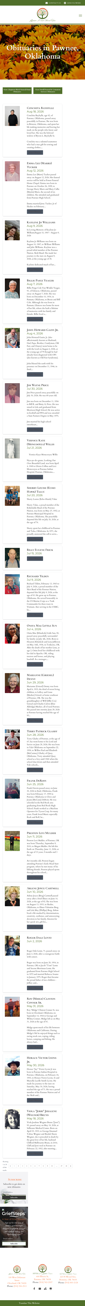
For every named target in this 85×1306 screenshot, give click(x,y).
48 (66, 1166)
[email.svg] (39, 1288)
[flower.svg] (51, 1289)
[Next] (71, 1166)
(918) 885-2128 (71, 1282)
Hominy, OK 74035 (68, 1279)
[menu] (80, 15)
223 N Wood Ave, (68, 1276)
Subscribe (14, 1197)
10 (52, 1166)
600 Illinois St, (42, 1276)
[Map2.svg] (45, 1289)
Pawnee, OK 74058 (42, 1279)
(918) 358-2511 (20, 1286)
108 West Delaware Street (16, 1279)
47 (61, 1166)
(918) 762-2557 (45, 1282)
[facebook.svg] (34, 1289)
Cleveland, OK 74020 (17, 1283)
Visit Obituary (35, 152)
